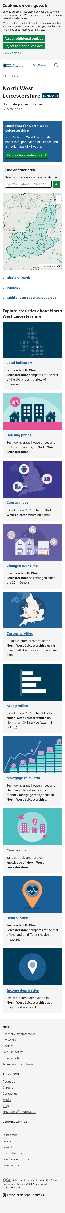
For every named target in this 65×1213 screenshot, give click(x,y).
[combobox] (28, 184)
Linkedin (8, 1147)
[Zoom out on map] (58, 202)
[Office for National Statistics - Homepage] (13, 65)
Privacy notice (12, 1058)
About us (9, 1081)
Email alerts (11, 1165)
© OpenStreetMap (48, 266)
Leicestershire (13, 76)
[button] (26, 155)
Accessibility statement (19, 1034)
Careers (8, 1087)
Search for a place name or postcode (31, 177)
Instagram (10, 1135)
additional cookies (36, 23)
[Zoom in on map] (58, 197)
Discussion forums (16, 1159)
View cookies (12, 53)
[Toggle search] (56, 66)
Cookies (8, 1046)
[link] (32, 278)
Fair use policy (13, 1052)
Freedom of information (19, 1112)
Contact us (10, 1093)
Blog (6, 1106)
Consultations (12, 1153)
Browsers (9, 1040)
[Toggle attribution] (59, 266)
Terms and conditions (18, 1064)
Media (7, 1100)
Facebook (9, 1141)
